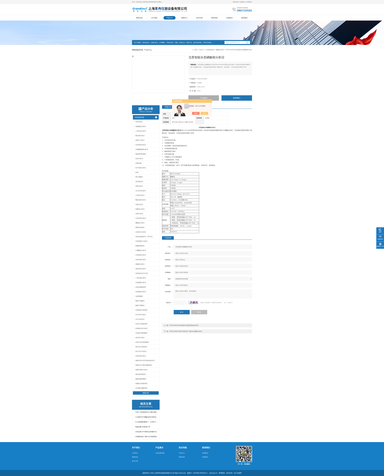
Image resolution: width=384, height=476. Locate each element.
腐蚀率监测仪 (140, 227)
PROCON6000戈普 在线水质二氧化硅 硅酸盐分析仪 (186, 331)
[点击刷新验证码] (193, 302)
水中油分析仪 (140, 319)
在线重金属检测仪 (142, 388)
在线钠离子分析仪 (142, 241)
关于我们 (154, 18)
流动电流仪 (139, 181)
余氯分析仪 (139, 204)
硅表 (137, 172)
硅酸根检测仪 (140, 246)
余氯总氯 (139, 163)
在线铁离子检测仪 (142, 310)
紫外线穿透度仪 (141, 374)
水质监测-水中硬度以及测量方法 (146, 431)
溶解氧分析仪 (140, 264)
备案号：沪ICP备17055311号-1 (197, 473)
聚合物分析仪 (140, 135)
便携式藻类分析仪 (142, 370)
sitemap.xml (213, 473)
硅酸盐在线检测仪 (142, 383)
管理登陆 (222, 473)
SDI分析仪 (139, 122)
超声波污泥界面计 (142, 347)
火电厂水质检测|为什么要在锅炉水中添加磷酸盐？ (146, 412)
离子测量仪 (139, 177)
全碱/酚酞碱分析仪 (142, 149)
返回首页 (235, 2)
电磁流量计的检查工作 (142, 427)
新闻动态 (135, 457)
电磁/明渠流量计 (141, 154)
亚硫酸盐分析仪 (141, 126)
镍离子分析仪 (140, 140)
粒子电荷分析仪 (141, 168)
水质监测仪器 (210, 49)
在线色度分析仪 (141, 356)
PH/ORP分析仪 (141, 314)
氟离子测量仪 (140, 305)
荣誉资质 (214, 18)
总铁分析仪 (139, 158)
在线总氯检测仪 (141, 287)
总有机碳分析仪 (141, 145)
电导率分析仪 (140, 337)
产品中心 (169, 18)
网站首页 (139, 18)
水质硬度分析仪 (141, 255)
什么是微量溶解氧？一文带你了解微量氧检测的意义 (146, 422)
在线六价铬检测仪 (142, 324)
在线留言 (242, 2)
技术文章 (199, 18)
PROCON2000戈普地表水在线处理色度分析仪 (184, 325)
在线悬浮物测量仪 (142, 333)
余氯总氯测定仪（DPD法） (145, 236)
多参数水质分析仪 (142, 328)
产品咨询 (203, 98)
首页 (195, 49)
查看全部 (146, 393)
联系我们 (249, 2)
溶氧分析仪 (139, 186)
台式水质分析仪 (141, 190)
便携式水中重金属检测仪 (144, 365)
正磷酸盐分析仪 (141, 250)
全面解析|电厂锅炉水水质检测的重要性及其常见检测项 (146, 436)
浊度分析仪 (139, 213)
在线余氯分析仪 (141, 259)
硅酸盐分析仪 (140, 209)
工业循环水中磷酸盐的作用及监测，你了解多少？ (146, 417)
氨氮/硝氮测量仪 (141, 379)
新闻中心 (184, 18)
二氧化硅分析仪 (141, 131)
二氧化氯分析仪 (141, 278)
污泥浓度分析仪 (141, 218)
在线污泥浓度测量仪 (142, 342)
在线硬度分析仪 (141, 291)
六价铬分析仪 (140, 195)
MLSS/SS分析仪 (141, 351)
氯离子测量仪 (140, 301)
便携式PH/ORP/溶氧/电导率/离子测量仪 (147, 360)
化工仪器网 (237, 473)
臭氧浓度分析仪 (141, 269)
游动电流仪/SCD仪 (142, 273)
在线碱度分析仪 (141, 282)
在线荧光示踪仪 (141, 232)
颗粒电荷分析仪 (141, 200)
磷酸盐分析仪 (220, 49)
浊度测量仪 (139, 296)
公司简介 (135, 453)
